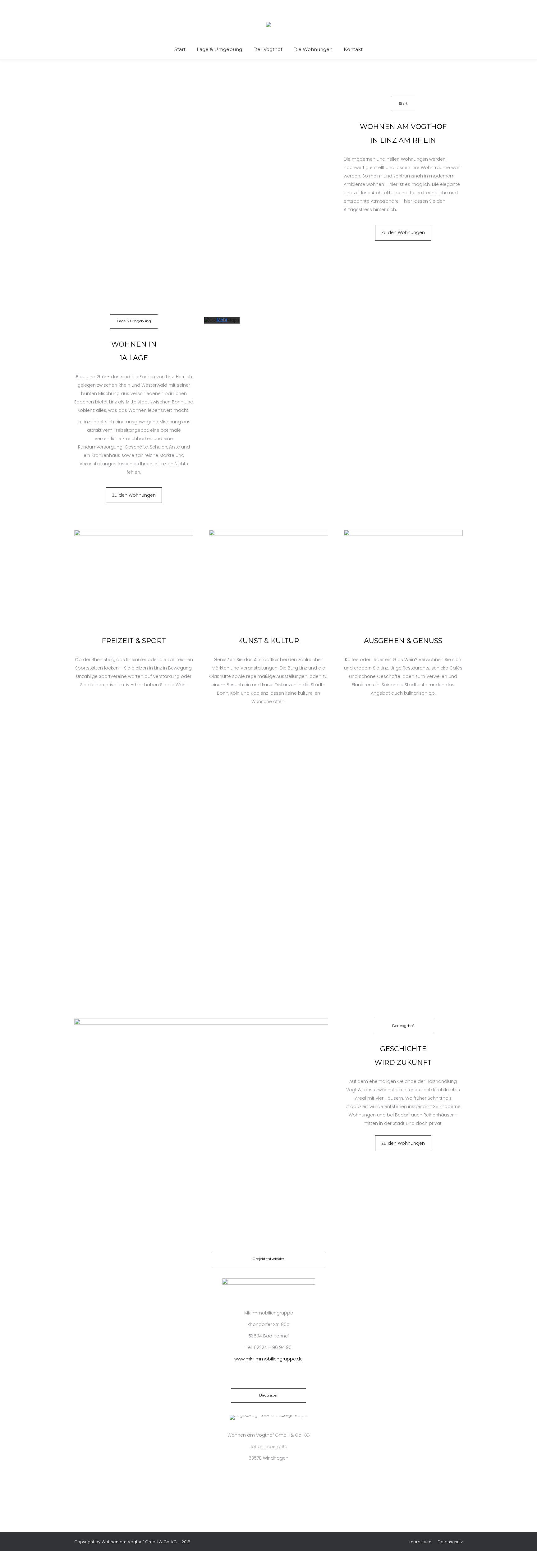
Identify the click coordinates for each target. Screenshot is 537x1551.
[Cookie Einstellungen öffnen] (13, 1543)
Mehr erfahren (222, 323)
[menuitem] (180, 49)
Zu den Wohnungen (403, 232)
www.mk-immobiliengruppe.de (268, 1359)
